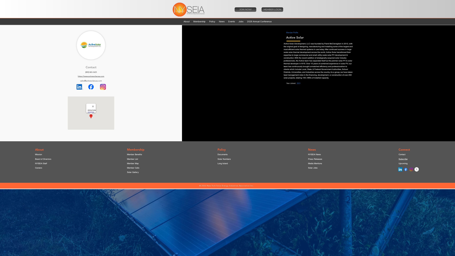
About (39, 149)
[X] (416, 169)
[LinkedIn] (400, 169)
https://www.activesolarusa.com (91, 76)
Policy (222, 149)
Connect (404, 149)
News (312, 149)
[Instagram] (411, 169)
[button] (186, 21)
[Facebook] (406, 169)
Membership (135, 149)
